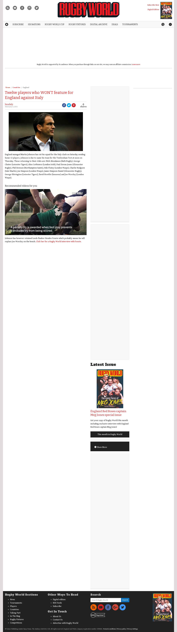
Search (125, 600)
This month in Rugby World (110, 434)
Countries (16, 88)
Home (7, 88)
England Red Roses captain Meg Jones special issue (108, 413)
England (26, 88)
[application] (46, 212)
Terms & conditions (109, 629)
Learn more (136, 64)
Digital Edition (153, 9)
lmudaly (9, 104)
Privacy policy (121, 629)
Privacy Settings (132, 629)
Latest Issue (103, 364)
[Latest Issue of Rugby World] (166, 10)
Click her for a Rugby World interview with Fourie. (58, 241)
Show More (101, 447)
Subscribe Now (153, 5)
